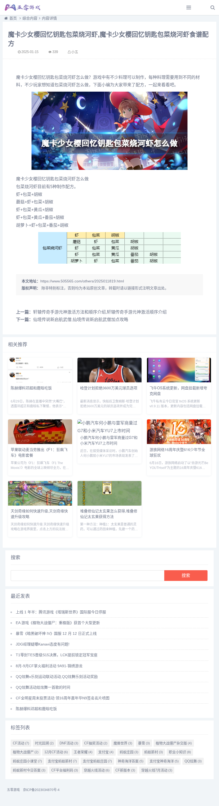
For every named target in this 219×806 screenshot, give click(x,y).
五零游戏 (13, 790)
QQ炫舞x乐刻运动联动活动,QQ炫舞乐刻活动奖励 (57, 676)
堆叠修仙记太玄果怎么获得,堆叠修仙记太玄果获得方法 (108, 513)
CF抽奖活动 (95, 743)
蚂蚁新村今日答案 (29, 770)
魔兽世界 (123, 743)
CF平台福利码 (64, 770)
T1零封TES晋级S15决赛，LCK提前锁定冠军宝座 (56, 655)
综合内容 (29, 18)
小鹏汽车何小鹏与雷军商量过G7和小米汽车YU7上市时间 (109, 440)
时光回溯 (44, 743)
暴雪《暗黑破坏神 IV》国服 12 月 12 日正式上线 (56, 633)
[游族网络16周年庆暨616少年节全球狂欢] (179, 442)
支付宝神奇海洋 (164, 761)
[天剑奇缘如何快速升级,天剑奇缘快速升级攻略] (40, 504)
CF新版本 (125, 770)
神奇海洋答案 (130, 761)
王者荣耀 (83, 752)
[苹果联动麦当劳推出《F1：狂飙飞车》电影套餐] (40, 442)
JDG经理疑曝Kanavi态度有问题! (42, 644)
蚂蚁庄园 (129, 752)
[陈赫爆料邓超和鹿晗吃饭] (40, 381)
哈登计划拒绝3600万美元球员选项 (108, 387)
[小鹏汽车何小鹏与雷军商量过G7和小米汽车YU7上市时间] (109, 430)
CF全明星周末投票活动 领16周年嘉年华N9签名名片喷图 (63, 698)
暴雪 (144, 743)
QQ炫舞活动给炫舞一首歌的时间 (43, 687)
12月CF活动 (56, 752)
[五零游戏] (22, 7)
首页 (13, 18)
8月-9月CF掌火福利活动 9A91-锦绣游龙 (49, 666)
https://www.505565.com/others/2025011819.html (82, 281)
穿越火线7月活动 (156, 770)
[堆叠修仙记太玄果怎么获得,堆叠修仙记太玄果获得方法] (109, 504)
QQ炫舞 (193, 761)
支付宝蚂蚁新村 (62, 761)
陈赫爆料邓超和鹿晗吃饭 (31, 387)
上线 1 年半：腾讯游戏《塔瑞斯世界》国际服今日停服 (61, 612)
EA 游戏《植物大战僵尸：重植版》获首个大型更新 (58, 623)
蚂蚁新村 (153, 752)
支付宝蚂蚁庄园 (97, 761)
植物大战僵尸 (25, 752)
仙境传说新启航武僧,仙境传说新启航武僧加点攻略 (80, 319)
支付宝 (106, 752)
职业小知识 (180, 752)
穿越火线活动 (97, 770)
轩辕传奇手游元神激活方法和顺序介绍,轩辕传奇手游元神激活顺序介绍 (100, 312)
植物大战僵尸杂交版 (174, 743)
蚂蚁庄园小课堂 (27, 761)
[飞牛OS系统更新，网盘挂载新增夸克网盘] (179, 381)
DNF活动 (69, 743)
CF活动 (21, 743)
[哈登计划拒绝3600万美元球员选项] (109, 381)
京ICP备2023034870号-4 (41, 790)
